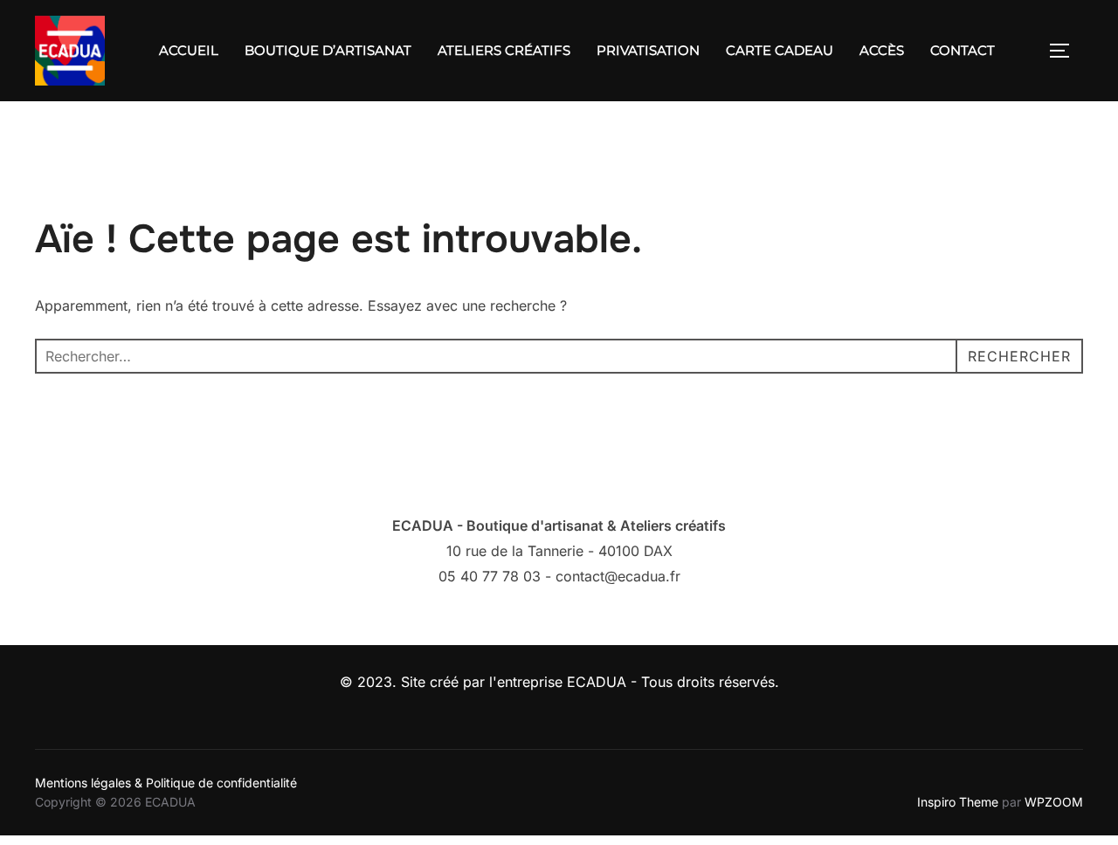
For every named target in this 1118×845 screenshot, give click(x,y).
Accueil (188, 50)
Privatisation (648, 50)
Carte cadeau (779, 50)
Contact (962, 50)
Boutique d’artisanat (328, 50)
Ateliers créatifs (504, 50)
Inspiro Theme (957, 801)
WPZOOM (1054, 801)
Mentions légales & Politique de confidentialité (166, 782)
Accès (881, 50)
